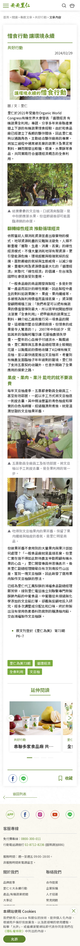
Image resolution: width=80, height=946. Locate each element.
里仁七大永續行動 (15, 888)
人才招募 (52, 894)
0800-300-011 (31, 839)
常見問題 (52, 900)
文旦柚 (35, 671)
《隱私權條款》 (14, 931)
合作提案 (52, 882)
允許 (14, 939)
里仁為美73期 (20, 663)
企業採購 (52, 888)
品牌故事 (9, 882)
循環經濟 (44, 663)
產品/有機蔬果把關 (15, 894)
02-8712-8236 (34, 844)
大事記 (7, 900)
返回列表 (19, 793)
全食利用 (16, 671)
